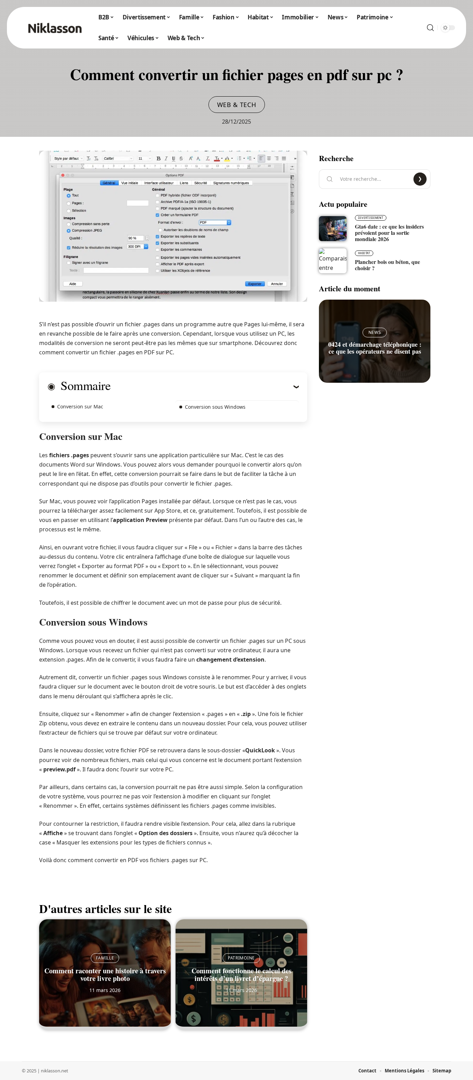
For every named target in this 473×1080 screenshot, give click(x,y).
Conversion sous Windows (215, 407)
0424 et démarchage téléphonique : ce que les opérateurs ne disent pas (374, 348)
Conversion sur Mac (80, 406)
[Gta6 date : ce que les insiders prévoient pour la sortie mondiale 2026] (333, 228)
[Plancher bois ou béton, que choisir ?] (333, 260)
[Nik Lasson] (55, 27)
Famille (105, 958)
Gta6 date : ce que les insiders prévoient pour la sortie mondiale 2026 (389, 232)
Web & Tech (236, 104)
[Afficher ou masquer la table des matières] (204, 386)
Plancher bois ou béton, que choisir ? (387, 265)
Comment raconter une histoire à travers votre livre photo (105, 974)
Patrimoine (241, 958)
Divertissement (370, 218)
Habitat (364, 253)
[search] (430, 28)
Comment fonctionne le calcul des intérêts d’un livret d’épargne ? (241, 974)
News (374, 332)
